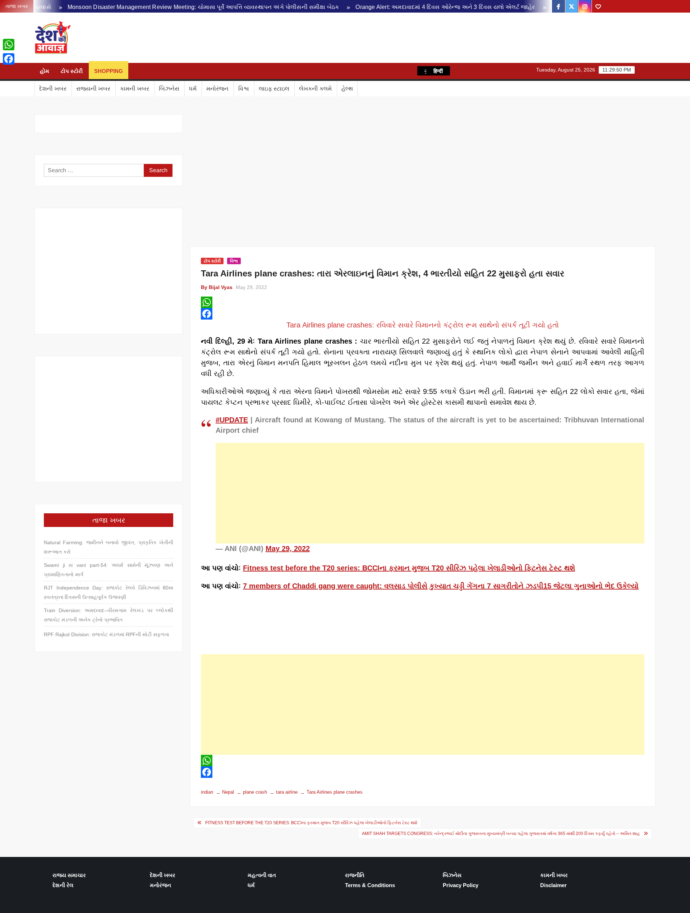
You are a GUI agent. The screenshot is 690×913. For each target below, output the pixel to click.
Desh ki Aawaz (135, 37)
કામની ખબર (134, 89)
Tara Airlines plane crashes (335, 792)
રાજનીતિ (354, 875)
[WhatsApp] (422, 302)
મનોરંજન (217, 89)
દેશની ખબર (52, 89)
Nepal (228, 792)
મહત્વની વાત (262, 875)
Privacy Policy (460, 885)
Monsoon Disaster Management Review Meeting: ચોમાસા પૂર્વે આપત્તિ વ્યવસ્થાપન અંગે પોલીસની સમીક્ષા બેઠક (180, 7)
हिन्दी (438, 70)
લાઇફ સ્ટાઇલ (274, 89)
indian (207, 792)
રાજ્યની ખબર (93, 89)
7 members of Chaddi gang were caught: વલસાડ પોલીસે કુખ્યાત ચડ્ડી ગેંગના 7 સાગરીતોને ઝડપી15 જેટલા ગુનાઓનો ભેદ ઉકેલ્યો (441, 586)
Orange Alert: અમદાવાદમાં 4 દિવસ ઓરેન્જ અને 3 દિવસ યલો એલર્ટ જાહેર (421, 7)
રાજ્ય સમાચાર (69, 875)
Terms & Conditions (370, 885)
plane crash (255, 792)
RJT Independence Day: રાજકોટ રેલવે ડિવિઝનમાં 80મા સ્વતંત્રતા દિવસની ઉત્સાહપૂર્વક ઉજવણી (108, 592)
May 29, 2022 (288, 548)
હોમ (44, 71)
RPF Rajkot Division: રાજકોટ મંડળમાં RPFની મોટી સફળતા (106, 634)
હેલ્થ (347, 89)
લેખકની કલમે (315, 89)
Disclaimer (553, 885)
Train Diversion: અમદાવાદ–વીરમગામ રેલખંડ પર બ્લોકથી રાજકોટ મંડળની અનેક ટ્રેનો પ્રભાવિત (108, 615)
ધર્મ (193, 89)
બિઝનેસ (169, 89)
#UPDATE (232, 420)
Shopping (108, 71)
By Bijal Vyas (217, 287)
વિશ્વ (243, 89)
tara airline (287, 792)
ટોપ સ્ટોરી (72, 71)
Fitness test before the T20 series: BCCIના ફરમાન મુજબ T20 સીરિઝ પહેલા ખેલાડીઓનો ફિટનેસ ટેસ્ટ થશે (409, 568)
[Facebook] (422, 314)
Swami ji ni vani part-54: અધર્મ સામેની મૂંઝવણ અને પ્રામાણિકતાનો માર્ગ (108, 569)
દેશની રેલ (62, 885)
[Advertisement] (430, 493)
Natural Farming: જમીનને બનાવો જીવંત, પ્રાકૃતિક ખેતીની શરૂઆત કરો (108, 547)
